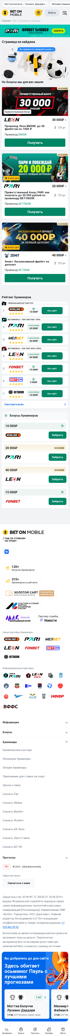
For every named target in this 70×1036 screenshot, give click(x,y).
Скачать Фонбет (13, 820)
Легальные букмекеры (17, 758)
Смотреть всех (14, 404)
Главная (6, 21)
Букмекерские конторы (17, 750)
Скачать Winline (12, 802)
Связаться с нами (19, 883)
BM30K (22, 134)
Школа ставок (12, 785)
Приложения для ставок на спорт (24, 776)
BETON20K (24, 203)
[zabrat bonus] (57, 435)
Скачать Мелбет (13, 811)
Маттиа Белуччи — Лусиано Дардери (24, 4)
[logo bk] (13, 435)
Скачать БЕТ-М (12, 846)
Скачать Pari (10, 794)
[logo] (12, 12)
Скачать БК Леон (13, 829)
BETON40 (24, 270)
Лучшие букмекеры (15, 767)
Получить (35, 143)
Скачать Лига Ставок (16, 838)
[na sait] (52, 310)
